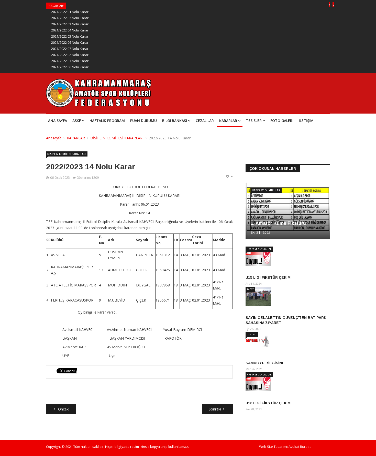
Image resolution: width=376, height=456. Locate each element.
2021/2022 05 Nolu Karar (70, 36)
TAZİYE (250, 289)
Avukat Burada (300, 446)
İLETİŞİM (306, 120)
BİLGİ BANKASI (174, 120)
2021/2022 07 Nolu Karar (70, 48)
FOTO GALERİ (281, 120)
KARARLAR (228, 120)
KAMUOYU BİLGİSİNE (265, 363)
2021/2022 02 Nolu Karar (70, 18)
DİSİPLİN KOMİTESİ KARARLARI (116, 138)
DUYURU (252, 334)
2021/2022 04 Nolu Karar (70, 30)
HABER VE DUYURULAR (266, 190)
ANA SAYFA (57, 120)
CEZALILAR (205, 120)
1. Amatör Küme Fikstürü (278, 223)
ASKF (76, 120)
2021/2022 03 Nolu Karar (70, 24)
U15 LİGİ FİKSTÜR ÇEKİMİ (269, 277)
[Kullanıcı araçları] (229, 176)
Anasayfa (53, 138)
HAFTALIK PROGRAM (107, 120)
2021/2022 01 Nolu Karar (70, 11)
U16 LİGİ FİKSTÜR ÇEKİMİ (269, 403)
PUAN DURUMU (143, 120)
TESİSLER (254, 120)
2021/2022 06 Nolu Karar (70, 42)
